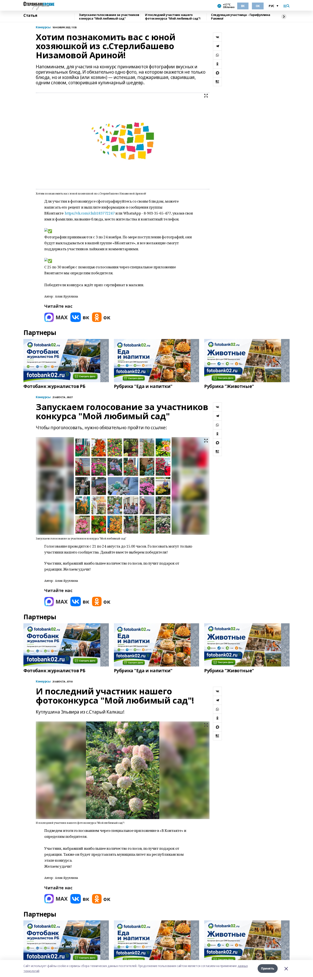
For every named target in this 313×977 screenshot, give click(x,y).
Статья (30, 15)
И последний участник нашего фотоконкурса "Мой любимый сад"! (172, 16)
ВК (243, 6)
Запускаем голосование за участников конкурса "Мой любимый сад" (109, 16)
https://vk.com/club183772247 (90, 213)
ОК (258, 6)
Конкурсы (43, 27)
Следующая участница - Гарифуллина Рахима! (240, 16)
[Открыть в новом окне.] (56, 317)
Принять (267, 968)
